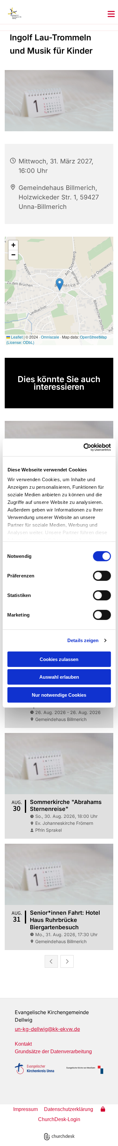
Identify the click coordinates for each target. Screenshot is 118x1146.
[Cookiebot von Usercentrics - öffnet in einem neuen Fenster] (84, 447)
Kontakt (23, 1044)
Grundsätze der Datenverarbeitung (53, 1051)
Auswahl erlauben (59, 677)
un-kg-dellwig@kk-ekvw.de (47, 1029)
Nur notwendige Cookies (59, 694)
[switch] (102, 575)
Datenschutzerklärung (68, 1109)
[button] (111, 14)
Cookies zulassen (59, 659)
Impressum (25, 1109)
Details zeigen (82, 640)
